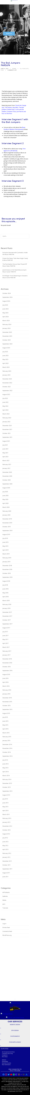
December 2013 (7, 783)
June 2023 (5, 355)
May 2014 (5, 768)
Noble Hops (11, 109)
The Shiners (8, 107)
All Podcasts (24, 68)
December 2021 (7, 425)
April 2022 (5, 410)
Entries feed (6, 927)
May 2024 (5, 313)
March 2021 (6, 460)
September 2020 (7, 484)
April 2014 (5, 772)
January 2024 (6, 328)
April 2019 (5, 550)
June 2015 (5, 721)
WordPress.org (7, 935)
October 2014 (6, 752)
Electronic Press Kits (6, 1063)
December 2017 (7, 612)
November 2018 (7, 569)
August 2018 (6, 581)
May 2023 (5, 359)
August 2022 (6, 394)
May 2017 (5, 639)
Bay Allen (15, 107)
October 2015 (6, 705)
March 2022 (6, 414)
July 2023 (5, 352)
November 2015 (7, 702)
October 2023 (6, 340)
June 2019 (5, 542)
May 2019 (5, 546)
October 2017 (6, 620)
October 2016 (6, 667)
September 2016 (7, 670)
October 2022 (6, 387)
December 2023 (7, 332)
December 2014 (7, 744)
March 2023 (6, 367)
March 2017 (6, 647)
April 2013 (5, 810)
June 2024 (5, 309)
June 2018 (5, 589)
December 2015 (7, 698)
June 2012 (5, 842)
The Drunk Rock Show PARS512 (12, 972)
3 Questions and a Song (7, 1053)
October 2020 (6, 480)
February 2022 (6, 418)
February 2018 (6, 604)
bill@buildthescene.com (15, 1083)
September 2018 (7, 577)
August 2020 (6, 488)
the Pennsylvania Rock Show (13, 21)
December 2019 (7, 519)
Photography (5, 1061)
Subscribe (9, 39)
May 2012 (5, 845)
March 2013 (6, 814)
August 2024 (6, 301)
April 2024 (5, 317)
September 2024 (7, 297)
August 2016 (6, 674)
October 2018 (6, 573)
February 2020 (6, 511)
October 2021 (6, 433)
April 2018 (5, 597)
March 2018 (6, 600)
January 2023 (6, 375)
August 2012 (6, 834)
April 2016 (5, 682)
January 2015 (6, 740)
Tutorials (5, 908)
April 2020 (5, 503)
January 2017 (6, 655)
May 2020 (5, 499)
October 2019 (6, 527)
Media (4, 900)
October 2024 (6, 293)
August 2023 (6, 348)
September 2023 (7, 344)
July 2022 (5, 398)
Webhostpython (5, 1086)
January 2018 (6, 608)
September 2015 (7, 709)
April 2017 (5, 643)
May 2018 (5, 593)
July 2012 (5, 838)
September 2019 (7, 530)
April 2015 (5, 729)
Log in (4, 923)
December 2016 (7, 659)
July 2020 (5, 492)
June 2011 (5, 877)
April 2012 (5, 849)
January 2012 (6, 857)
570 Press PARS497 (8, 961)
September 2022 (7, 390)
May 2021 (5, 453)
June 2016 (5, 678)
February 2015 (6, 737)
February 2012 (6, 853)
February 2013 (6, 818)
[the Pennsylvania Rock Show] (14, 0)
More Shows (5, 1056)
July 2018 (5, 585)
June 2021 (5, 449)
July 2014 (5, 760)
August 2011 (6, 873)
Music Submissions (6, 1064)
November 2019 (7, 523)
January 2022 (6, 422)
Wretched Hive (7, 983)
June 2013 (5, 803)
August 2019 (6, 534)
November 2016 (7, 663)
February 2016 (6, 690)
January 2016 (6, 694)
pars (2, 70)
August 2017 (6, 628)
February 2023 (6, 371)
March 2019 (6, 554)
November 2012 (7, 826)
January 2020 (6, 515)
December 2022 (7, 379)
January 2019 (6, 562)
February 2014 (6, 779)
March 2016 (6, 686)
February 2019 (6, 558)
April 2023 (5, 363)
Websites (4, 1060)
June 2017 (5, 635)
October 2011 (6, 865)
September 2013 (7, 791)
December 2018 (7, 565)
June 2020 (5, 495)
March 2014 (6, 775)
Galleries (5, 896)
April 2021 (5, 457)
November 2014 (7, 748)
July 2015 (5, 717)
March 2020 (6, 507)
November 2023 (7, 336)
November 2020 (7, 476)
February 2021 (6, 464)
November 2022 (7, 383)
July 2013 (5, 799)
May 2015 (5, 725)
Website (9, 33)
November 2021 (7, 429)
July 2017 (5, 632)
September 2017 (7, 624)
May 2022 (5, 406)
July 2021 (5, 445)
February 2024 (6, 324)
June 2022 (5, 402)
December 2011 (7, 861)
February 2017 (6, 651)
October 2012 (6, 830)
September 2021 (7, 437)
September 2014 (7, 756)
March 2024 (6, 320)
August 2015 (6, 713)
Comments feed (7, 931)
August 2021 (6, 441)
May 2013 (5, 807)
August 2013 (6, 795)
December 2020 (7, 472)
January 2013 (6, 822)
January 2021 (6, 468)
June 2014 (5, 764)
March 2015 (6, 733)
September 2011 (7, 869)
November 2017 (7, 616)
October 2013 (6, 787)
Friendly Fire (5, 1055)
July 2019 (5, 538)
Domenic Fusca (11, 111)
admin (14, 68)
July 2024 (5, 305)
